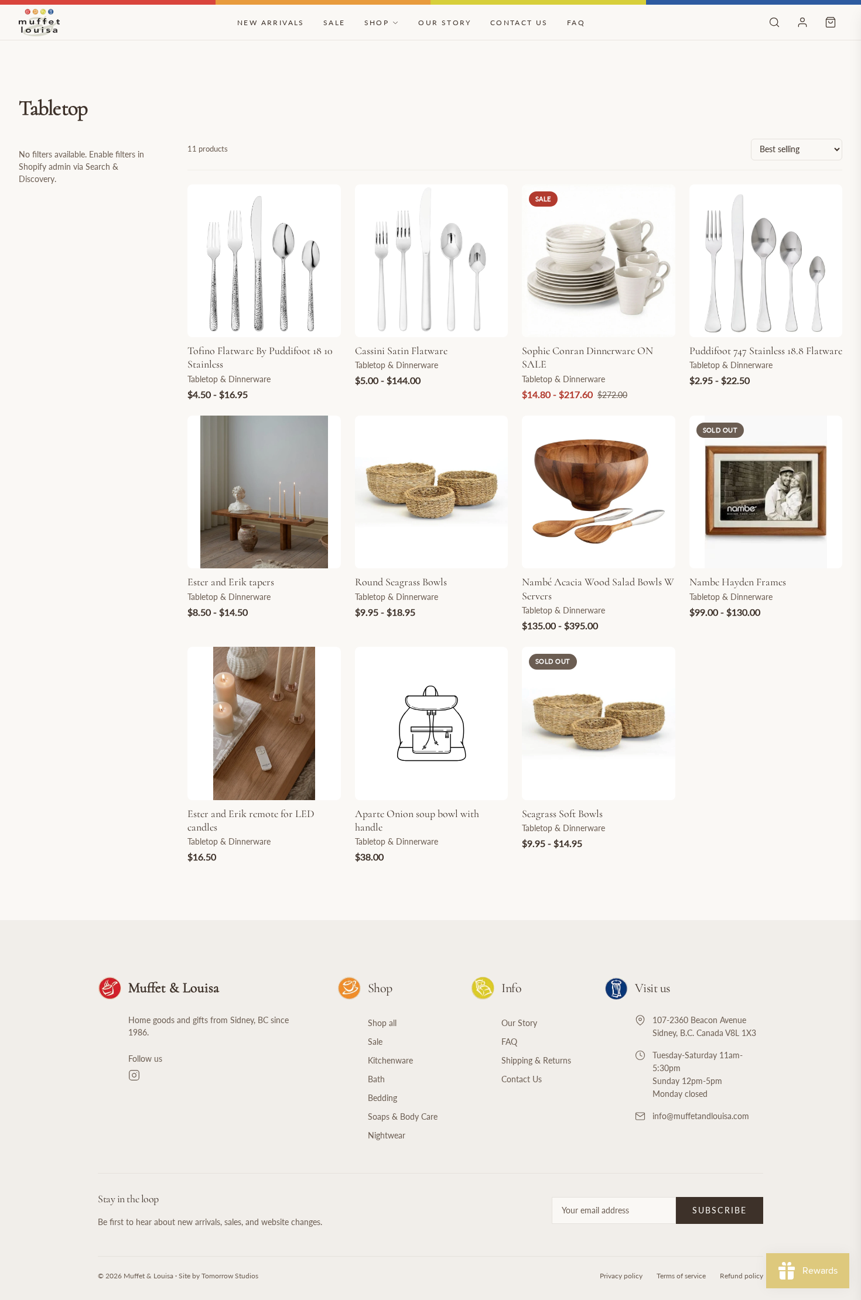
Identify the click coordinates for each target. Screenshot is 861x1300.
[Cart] (830, 22)
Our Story (445, 22)
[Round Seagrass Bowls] (431, 492)
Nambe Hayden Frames (737, 581)
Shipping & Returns (536, 1060)
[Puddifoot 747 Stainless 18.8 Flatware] (766, 261)
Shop (377, 22)
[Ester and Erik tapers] (264, 492)
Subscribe (719, 1210)
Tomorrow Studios (229, 1275)
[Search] (774, 22)
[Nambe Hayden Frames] (766, 492)
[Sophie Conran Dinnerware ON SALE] (598, 261)
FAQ (576, 22)
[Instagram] (218, 1075)
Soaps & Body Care (403, 1116)
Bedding (382, 1098)
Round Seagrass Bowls (401, 581)
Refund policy (741, 1275)
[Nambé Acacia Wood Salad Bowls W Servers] (598, 492)
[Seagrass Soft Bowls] (598, 723)
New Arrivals (271, 22)
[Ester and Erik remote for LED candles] (264, 723)
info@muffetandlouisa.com (700, 1116)
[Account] (802, 22)
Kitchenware (390, 1060)
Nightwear (386, 1135)
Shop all (382, 1023)
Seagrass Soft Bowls (562, 813)
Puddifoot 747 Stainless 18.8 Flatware (765, 350)
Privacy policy (621, 1275)
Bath (376, 1079)
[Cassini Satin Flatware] (431, 261)
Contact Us (519, 22)
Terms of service (681, 1275)
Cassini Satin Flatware (401, 350)
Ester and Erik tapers (230, 581)
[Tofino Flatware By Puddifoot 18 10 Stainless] (264, 261)
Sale (334, 22)
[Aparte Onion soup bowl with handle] (431, 723)
